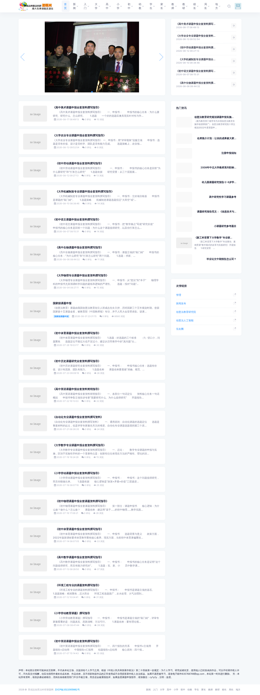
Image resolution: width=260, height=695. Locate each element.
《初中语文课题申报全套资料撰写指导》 (77, 219)
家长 (203, 689)
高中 (169, 689)
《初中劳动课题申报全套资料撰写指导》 (78, 163)
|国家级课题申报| (61, 316)
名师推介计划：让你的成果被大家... (216, 138)
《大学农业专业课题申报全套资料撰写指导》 (79, 135)
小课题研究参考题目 (225, 225)
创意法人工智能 (184, 320)
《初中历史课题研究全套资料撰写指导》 (77, 361)
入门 (155, 689)
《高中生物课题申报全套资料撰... (195, 82)
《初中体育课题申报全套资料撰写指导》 (77, 333)
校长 (224, 689)
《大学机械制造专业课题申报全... (195, 59)
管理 (178, 294)
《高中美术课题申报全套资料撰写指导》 (77, 107)
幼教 (189, 689)
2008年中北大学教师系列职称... (218, 167)
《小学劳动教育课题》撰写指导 (71, 613)
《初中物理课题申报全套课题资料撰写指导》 (81, 501)
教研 (217, 689)
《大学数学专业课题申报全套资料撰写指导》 (79, 445)
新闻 (148, 689)
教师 (210, 689)
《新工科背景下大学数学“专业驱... (213, 237)
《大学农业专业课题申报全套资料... (195, 35)
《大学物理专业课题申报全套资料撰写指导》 (81, 275)
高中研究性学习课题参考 (222, 196)
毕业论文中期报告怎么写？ (221, 258)
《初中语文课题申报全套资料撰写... (195, 70)
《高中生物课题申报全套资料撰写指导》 (78, 247)
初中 (183, 689)
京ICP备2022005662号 (67, 689)
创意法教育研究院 (186, 311)
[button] (92, 92)
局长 (231, 689)
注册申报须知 (228, 152)
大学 (162, 689)
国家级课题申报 (62, 303)
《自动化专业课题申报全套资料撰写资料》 (78, 417)
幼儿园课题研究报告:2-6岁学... (219, 182)
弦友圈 (180, 328)
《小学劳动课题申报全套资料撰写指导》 (77, 473)
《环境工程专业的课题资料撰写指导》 (77, 585)
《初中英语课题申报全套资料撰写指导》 (77, 641)
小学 (176, 689)
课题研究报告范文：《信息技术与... (216, 211)
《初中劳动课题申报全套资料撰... (195, 47)
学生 (196, 689)
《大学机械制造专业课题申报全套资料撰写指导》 (83, 191)
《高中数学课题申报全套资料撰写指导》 (78, 557)
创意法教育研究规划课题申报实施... (214, 116)
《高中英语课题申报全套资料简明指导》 (77, 389)
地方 (238, 689)
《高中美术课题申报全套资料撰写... (195, 23)
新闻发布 (181, 303)
